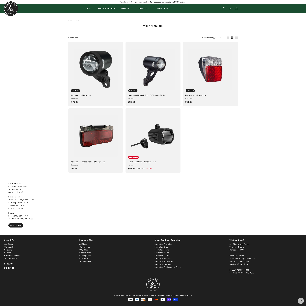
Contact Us (162, 8)
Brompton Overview (163, 244)
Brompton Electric (162, 258)
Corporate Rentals (12, 256)
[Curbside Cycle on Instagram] (5, 268)
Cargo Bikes (84, 247)
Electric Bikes (85, 253)
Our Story (8, 244)
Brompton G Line (161, 256)
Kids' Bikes (84, 258)
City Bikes (83, 250)
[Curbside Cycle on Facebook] (9, 268)
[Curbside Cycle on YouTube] (13, 268)
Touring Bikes (85, 261)
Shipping (8, 250)
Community (126, 8)
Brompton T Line (161, 253)
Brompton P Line (161, 250)
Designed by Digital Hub (166, 295)
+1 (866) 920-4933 (246, 273)
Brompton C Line (161, 247)
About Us (144, 8)
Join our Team (10, 258)
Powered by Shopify (184, 295)
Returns (7, 253)
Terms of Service (150, 295)
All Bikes (83, 244)
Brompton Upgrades (163, 264)
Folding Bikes (85, 256)
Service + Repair (106, 8)
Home (70, 21)
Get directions (16, 225)
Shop (88, 8)
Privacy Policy (138, 295)
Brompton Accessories (164, 261)
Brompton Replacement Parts (167, 267)
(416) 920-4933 (242, 270)
